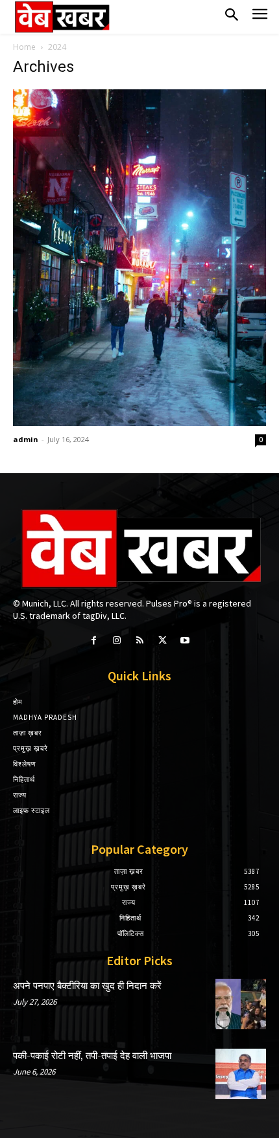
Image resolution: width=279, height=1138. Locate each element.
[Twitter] (162, 640)
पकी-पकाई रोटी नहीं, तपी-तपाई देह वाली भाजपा (92, 1056)
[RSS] (139, 640)
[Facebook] (94, 640)
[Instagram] (116, 640)
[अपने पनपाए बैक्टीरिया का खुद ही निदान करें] (240, 1004)
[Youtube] (185, 640)
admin (25, 439)
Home (24, 46)
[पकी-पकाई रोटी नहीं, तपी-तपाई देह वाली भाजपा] (240, 1074)
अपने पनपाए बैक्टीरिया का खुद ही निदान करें (87, 986)
